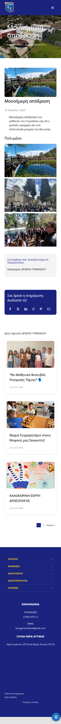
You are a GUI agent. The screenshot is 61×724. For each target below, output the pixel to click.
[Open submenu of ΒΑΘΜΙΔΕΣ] (51, 566)
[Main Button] (56, 717)
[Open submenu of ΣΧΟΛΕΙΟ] (51, 559)
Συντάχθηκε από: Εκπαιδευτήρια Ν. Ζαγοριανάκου (28, 261)
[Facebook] (10, 309)
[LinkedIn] (26, 309)
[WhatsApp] (33, 309)
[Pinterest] (41, 309)
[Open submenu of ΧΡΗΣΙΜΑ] (51, 588)
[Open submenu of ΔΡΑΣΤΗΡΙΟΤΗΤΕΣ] (51, 580)
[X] (18, 309)
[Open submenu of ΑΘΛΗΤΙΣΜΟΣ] (51, 573)
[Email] (48, 309)
